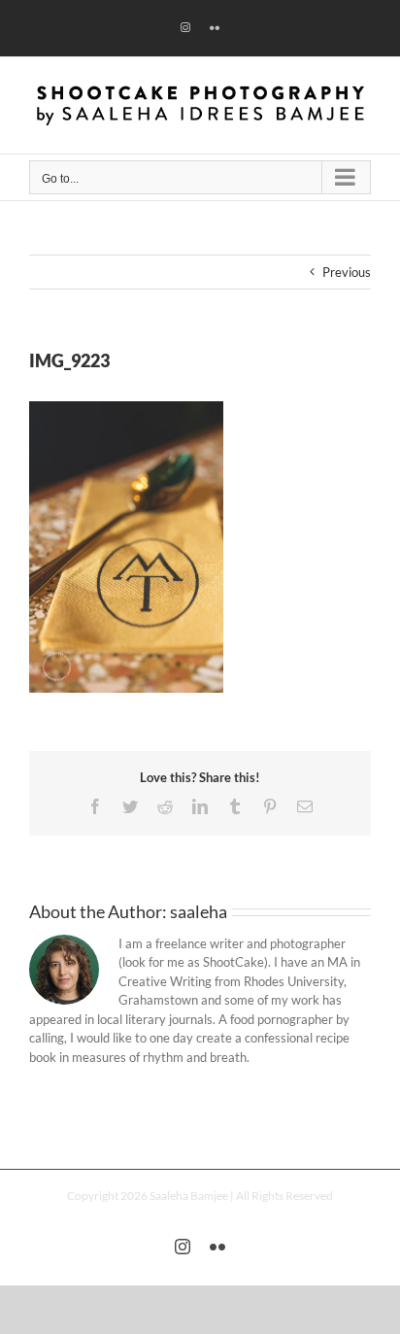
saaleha (198, 911)
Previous (346, 272)
